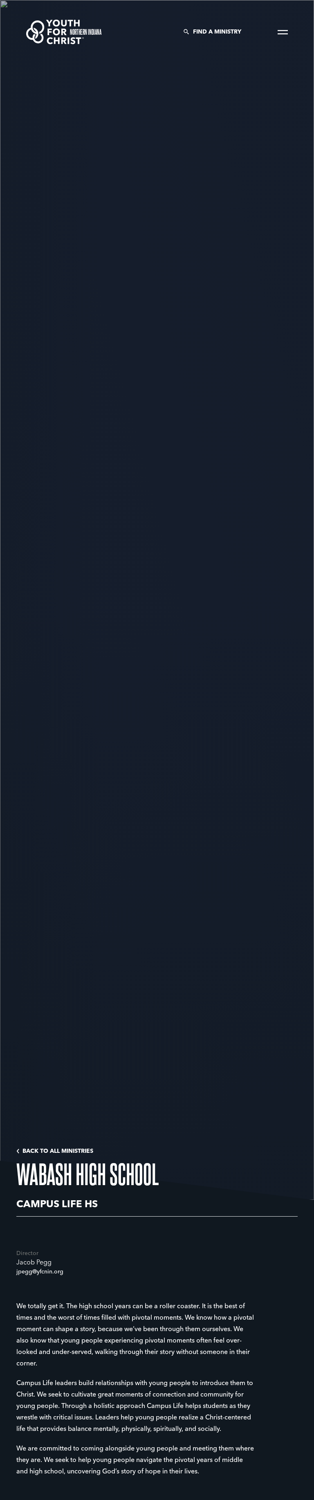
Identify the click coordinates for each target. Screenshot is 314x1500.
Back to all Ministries (57, 1151)
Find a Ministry (217, 32)
